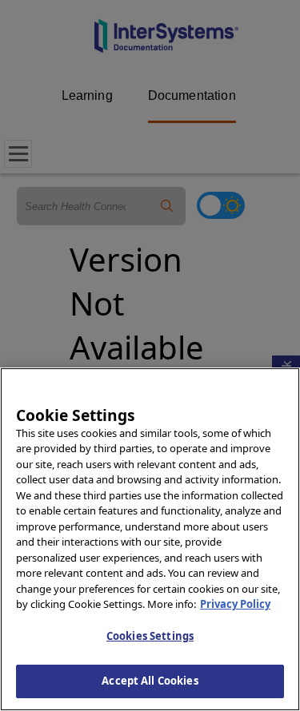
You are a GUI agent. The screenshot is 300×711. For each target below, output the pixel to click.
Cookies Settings (150, 636)
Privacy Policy (235, 604)
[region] (150, 539)
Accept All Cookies (150, 680)
